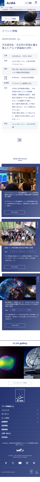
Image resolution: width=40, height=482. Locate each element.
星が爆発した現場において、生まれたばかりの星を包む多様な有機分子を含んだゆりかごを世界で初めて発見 (22, 304)
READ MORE (14, 212)
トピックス (5, 410)
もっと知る (5, 418)
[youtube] (20, 463)
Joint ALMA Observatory (8, 472)
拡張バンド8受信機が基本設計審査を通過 (19, 248)
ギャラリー (5, 414)
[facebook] (5, 463)
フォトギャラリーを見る (20, 383)
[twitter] (13, 463)
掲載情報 (5, 429)
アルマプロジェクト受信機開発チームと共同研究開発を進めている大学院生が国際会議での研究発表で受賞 (21, 194)
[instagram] (27, 463)
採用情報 (5, 425)
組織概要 (5, 422)
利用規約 (5, 437)
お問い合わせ (6, 433)
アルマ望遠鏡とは (8, 406)
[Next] (19, 140)
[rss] (34, 463)
